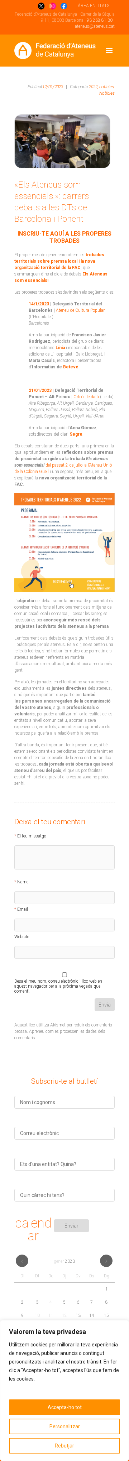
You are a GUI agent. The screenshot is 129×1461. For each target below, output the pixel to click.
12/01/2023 (52, 86)
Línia (60, 347)
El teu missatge (31, 836)
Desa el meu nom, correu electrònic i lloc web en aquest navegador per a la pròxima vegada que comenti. (58, 982)
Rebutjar (64, 1446)
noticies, (107, 86)
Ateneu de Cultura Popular (80, 310)
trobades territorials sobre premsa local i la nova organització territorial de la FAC (59, 261)
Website (21, 936)
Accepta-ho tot (65, 1407)
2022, (93, 86)
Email (22, 909)
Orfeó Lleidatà (86, 396)
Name (22, 881)
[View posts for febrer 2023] (106, 1261)
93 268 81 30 (100, 20)
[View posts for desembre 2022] (22, 1261)
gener (64, 1261)
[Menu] (109, 50)
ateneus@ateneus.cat (95, 26)
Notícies (107, 93)
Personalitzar (64, 1426)
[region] (64, 1390)
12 (64, 1315)
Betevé (70, 366)
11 (50, 1315)
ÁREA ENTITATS (93, 5)
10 (37, 1315)
